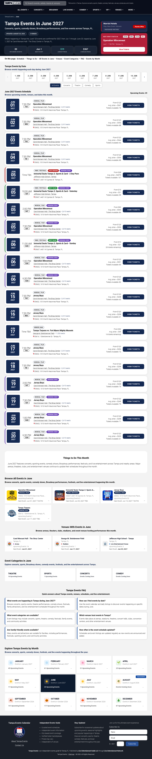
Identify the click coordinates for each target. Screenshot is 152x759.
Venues (118, 10)
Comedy (82, 10)
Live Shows (68, 10)
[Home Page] (12, 3)
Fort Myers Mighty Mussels (61, 330)
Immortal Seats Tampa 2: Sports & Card (51, 174)
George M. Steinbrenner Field (43, 333)
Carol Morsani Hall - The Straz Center (46, 107)
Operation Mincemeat (42, 104)
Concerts (38, 10)
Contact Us (19, 745)
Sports (96, 10)
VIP (107, 10)
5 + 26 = (112, 744)
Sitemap (71, 754)
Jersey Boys (38, 296)
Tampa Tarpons (40, 330)
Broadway (53, 10)
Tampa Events (9, 17)
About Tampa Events (19, 741)
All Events (22, 10)
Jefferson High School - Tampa (45, 177)
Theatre (77, 85)
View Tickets (124, 49)
